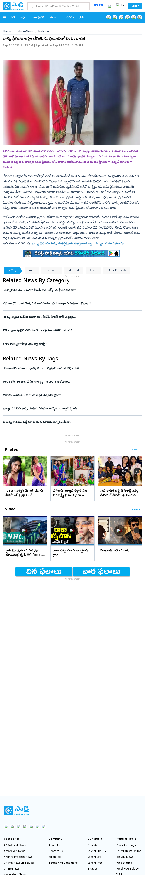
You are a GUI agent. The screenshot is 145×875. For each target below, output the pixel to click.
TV (122, 5)
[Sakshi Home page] (13, 6)
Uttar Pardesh (117, 270)
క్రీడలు (83, 17)
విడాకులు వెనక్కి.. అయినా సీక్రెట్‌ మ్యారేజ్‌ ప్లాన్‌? (70, 395)
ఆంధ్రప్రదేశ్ (38, 17)
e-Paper (92, 869)
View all (137, 450)
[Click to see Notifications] (110, 6)
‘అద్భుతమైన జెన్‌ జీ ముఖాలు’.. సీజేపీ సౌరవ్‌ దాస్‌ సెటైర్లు (72, 317)
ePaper (98, 5)
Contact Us (56, 851)
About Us (54, 845)
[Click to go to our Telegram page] (37, 826)
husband (51, 270)
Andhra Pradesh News (18, 857)
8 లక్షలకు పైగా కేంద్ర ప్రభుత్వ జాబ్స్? (69, 344)
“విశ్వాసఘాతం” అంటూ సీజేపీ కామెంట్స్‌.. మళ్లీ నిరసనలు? (70, 290)
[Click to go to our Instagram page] (127, 17)
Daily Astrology (126, 845)
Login (135, 6)
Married (74, 270)
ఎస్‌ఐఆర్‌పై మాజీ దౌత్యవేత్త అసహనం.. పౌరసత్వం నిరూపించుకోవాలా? (72, 304)
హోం (13, 17)
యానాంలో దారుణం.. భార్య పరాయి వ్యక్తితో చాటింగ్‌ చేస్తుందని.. (69, 368)
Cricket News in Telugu (19, 863)
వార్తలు (23, 17)
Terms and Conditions (63, 863)
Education (93, 845)
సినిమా (70, 17)
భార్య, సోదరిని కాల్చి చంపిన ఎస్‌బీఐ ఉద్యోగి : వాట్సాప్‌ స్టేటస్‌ (69, 409)
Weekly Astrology (127, 869)
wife (31, 270)
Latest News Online (128, 851)
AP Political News (15, 845)
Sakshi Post (94, 863)
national (43, 31)
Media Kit (55, 857)
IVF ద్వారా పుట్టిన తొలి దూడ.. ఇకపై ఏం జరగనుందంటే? (71, 330)
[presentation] (8, 471)
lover (93, 270)
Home (7, 31)
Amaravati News (14, 851)
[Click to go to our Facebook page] (108, 17)
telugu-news (24, 31)
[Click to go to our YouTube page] (133, 17)
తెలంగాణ (55, 17)
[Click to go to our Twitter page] (121, 17)
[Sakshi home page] (16, 810)
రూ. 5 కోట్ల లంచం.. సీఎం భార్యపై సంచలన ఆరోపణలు (72, 382)
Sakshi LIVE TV (96, 851)
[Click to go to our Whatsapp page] (115, 17)
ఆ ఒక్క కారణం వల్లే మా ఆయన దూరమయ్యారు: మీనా (71, 422)
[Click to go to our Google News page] (139, 17)
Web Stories (124, 863)
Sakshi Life (94, 857)
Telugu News (124, 857)
